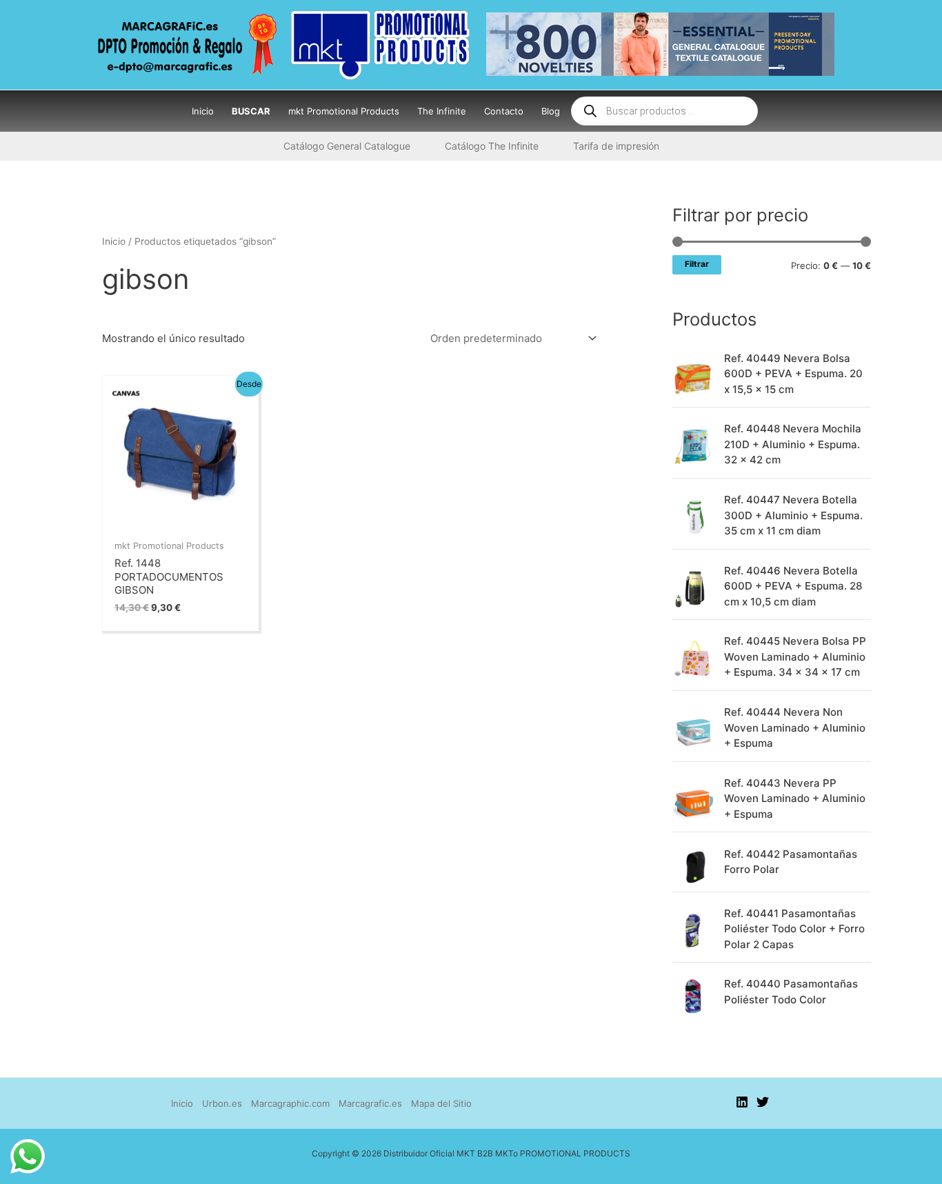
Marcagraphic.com (290, 1103)
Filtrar (697, 264)
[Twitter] (762, 1102)
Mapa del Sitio (441, 1103)
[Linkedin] (742, 1102)
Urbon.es (222, 1103)
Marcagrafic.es (370, 1103)
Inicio (114, 241)
